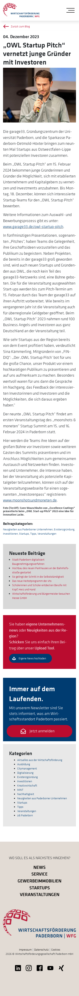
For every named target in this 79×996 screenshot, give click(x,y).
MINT (20, 790)
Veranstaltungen (46, 533)
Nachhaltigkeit (25, 794)
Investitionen (10, 533)
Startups (24, 533)
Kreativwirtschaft (27, 785)
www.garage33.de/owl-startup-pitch (33, 226)
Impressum (25, 949)
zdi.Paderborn (25, 815)
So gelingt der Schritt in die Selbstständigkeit (38, 576)
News (39, 867)
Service (39, 874)
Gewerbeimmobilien (39, 881)
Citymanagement (27, 768)
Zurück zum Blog (20, 26)
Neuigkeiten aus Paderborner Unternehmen (28, 529)
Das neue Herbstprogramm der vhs (31, 581)
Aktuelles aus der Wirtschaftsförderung (39, 760)
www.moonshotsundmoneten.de (30, 500)
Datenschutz (41, 949)
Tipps (33, 533)
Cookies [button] (55, 949)
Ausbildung (23, 764)
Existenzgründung (64, 529)
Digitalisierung (25, 773)
